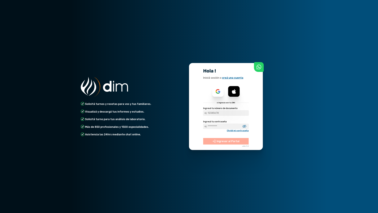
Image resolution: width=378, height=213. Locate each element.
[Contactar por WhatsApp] (259, 67)
